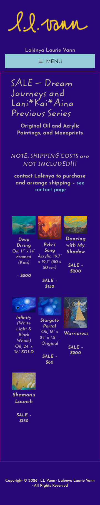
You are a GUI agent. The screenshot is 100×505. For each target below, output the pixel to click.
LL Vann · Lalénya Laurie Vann (67, 481)
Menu (54, 61)
